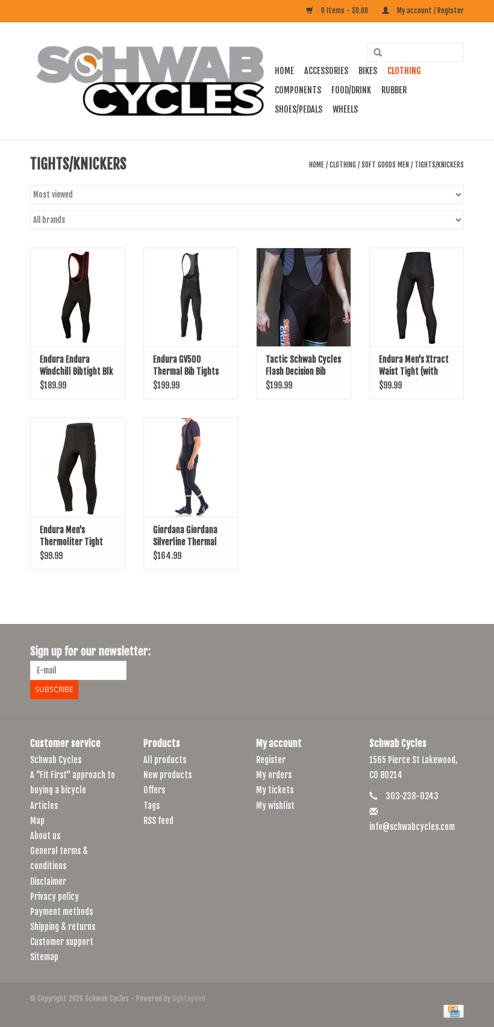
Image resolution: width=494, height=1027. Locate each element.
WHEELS (345, 109)
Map (37, 821)
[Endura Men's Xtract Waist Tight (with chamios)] (416, 297)
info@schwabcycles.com (412, 827)
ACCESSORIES (326, 71)
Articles (44, 806)
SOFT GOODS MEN (385, 164)
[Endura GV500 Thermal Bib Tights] (191, 297)
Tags (151, 806)
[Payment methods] (451, 1011)
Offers (154, 790)
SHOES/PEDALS (298, 109)
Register (271, 760)
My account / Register (429, 10)
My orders (274, 775)
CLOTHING (404, 71)
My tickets (274, 790)
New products (167, 775)
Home (284, 71)
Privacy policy (54, 896)
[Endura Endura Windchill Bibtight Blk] (77, 297)
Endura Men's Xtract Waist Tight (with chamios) (414, 366)
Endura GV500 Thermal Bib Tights (186, 365)
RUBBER (394, 90)
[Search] (373, 53)
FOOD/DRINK (351, 90)
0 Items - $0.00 (344, 10)
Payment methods (61, 912)
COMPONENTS (298, 90)
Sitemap (44, 957)
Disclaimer (48, 881)
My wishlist (275, 806)
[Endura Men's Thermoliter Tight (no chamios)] (77, 467)
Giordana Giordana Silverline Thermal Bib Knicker (185, 536)
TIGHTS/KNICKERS (439, 164)
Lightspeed (188, 998)
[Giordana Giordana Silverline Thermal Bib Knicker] (191, 467)
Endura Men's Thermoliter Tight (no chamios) (71, 536)
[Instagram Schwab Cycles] (454, 651)
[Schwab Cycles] (150, 81)
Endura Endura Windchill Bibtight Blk (76, 365)
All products (164, 760)
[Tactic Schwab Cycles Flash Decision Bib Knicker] (303, 297)
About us (45, 836)
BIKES (367, 71)
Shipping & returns (62, 927)
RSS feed (158, 821)
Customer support (61, 942)
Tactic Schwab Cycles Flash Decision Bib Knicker (303, 366)
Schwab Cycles (55, 760)
